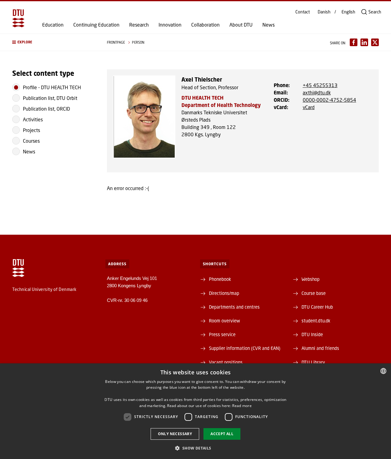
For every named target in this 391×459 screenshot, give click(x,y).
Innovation (170, 24)
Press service (222, 334)
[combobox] (383, 371)
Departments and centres (234, 307)
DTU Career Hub (317, 307)
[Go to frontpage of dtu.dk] (18, 18)
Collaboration (205, 24)
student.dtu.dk (315, 320)
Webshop (310, 279)
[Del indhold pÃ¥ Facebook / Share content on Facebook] (353, 42)
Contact (302, 12)
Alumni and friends (320, 348)
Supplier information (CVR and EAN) (244, 348)
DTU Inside (312, 334)
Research (139, 24)
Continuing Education (96, 24)
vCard (309, 107)
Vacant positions (226, 362)
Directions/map (224, 293)
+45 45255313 (320, 85)
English (348, 12)
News (268, 24)
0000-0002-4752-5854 (329, 100)
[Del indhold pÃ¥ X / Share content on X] (375, 42)
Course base (313, 293)
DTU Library (313, 362)
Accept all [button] (221, 433)
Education (53, 24)
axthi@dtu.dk (317, 92)
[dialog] (195, 411)
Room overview (224, 320)
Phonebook (220, 279)
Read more (242, 405)
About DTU (241, 24)
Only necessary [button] (175, 433)
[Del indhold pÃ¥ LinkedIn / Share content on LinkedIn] (364, 42)
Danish (324, 12)
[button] (53, 42)
